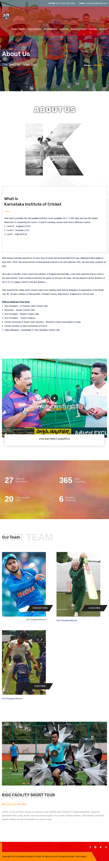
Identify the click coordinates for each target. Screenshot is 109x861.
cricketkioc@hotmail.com (96, 3)
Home (14, 29)
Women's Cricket (78, 29)
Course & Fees (34, 29)
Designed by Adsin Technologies (72, 856)
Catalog (93, 29)
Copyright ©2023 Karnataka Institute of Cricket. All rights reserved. (30, 856)
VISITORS (39, 686)
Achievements (50, 29)
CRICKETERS (39, 608)
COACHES (94, 608)
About (22, 29)
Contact (103, 29)
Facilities (64, 29)
